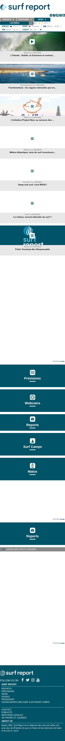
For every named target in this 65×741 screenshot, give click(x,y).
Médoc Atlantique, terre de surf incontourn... (32, 152)
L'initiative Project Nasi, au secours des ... (32, 120)
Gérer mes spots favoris (21, 549)
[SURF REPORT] (16, 675)
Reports (32, 425)
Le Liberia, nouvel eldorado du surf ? (32, 217)
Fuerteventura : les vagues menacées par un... (32, 87)
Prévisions (8, 691)
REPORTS (7, 688)
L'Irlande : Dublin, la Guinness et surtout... (32, 55)
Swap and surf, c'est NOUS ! (32, 184)
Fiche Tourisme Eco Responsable (32, 249)
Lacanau (14, 23)
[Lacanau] (41, 30)
